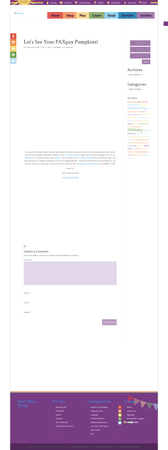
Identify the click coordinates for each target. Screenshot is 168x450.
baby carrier (142, 101)
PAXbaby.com (29, 158)
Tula (134, 146)
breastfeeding (142, 118)
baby (134, 102)
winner (137, 149)
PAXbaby (57, 47)
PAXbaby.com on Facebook (88, 163)
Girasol (135, 124)
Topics (133, 56)
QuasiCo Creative (106, 446)
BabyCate (143, 105)
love (147, 124)
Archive (145, 15)
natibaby (131, 127)
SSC (129, 143)
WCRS (130, 149)
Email (27, 302)
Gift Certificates (84, 3)
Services (128, 15)
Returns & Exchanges (99, 407)
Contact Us (131, 411)
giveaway (142, 124)
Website (27, 312)
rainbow (144, 137)
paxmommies (141, 133)
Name (27, 293)
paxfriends (131, 134)
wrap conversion (137, 155)
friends (130, 124)
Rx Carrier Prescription (99, 426)
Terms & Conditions (79, 446)
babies (130, 102)
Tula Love (140, 146)
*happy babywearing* (70, 177)
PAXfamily (146, 131)
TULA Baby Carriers (72, 155)
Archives (133, 49)
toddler (130, 146)
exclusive (131, 121)
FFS (136, 121)
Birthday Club (115, 3)
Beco (148, 109)
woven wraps (143, 152)
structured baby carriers (140, 143)
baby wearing (134, 105)
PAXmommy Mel (32, 47)
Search (133, 43)
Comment (28, 260)
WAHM (146, 146)
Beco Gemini (132, 118)
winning (144, 149)
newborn (137, 127)
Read (111, 15)
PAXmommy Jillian (134, 136)
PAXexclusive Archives (64, 426)
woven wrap (132, 151)
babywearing (137, 108)
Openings (130, 415)
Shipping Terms (97, 411)
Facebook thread (85, 158)
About (55, 15)
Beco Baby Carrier (135, 111)
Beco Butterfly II (144, 114)
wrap (129, 155)
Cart (92, 434)
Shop (70, 15)
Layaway (54, 3)
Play (82, 15)
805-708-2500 (132, 422)
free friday (145, 121)
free (139, 120)
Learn (96, 15)
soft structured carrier (140, 139)
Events (58, 415)
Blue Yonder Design (132, 446)
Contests (59, 418)
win (133, 149)
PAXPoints (67, 3)
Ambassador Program (136, 418)
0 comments (68, 47)
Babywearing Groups (99, 422)
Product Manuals (97, 418)
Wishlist (101, 3)
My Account (132, 3)
